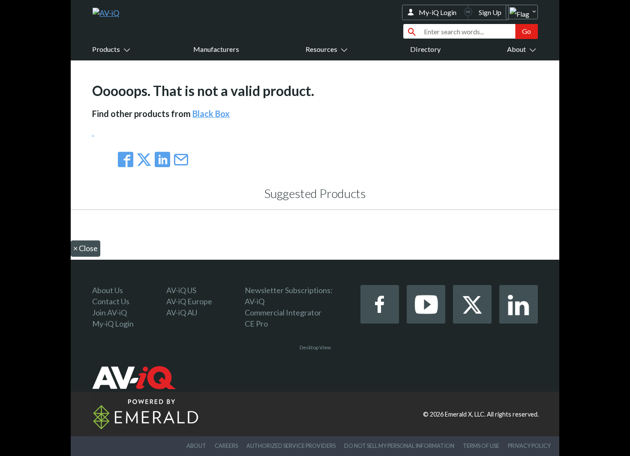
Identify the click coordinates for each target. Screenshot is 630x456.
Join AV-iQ (109, 312)
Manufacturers (216, 49)
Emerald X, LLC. (465, 414)
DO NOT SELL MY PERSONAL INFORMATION (399, 445)
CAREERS (226, 445)
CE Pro (256, 323)
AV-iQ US (181, 290)
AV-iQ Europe (189, 301)
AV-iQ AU (181, 312)
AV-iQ (254, 301)
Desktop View (315, 347)
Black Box (211, 113)
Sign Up (490, 12)
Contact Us (110, 301)
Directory (425, 49)
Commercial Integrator (283, 312)
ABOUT (196, 445)
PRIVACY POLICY (529, 445)
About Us (107, 290)
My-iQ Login (437, 12)
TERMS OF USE (481, 445)
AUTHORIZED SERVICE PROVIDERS (291, 445)
